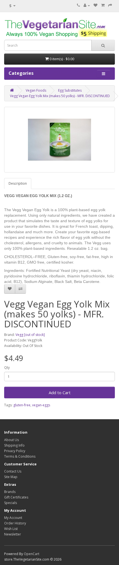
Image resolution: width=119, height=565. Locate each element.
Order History (15, 523)
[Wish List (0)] (95, 5)
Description (18, 183)
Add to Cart (60, 392)
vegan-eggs (41, 405)
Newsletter (12, 534)
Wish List (11, 528)
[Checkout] (110, 5)
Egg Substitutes (70, 90)
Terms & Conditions (19, 456)
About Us (11, 439)
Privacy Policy (14, 451)
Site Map (10, 476)
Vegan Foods (36, 90)
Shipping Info (14, 445)
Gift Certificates (16, 497)
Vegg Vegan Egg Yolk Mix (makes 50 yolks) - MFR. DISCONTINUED (60, 96)
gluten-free (21, 405)
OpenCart (31, 553)
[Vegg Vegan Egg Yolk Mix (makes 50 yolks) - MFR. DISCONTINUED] (59, 140)
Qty (7, 367)
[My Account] (87, 5)
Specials (10, 502)
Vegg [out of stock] (30, 334)
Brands (9, 491)
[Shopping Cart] (103, 5)
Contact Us (12, 471)
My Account (13, 517)
